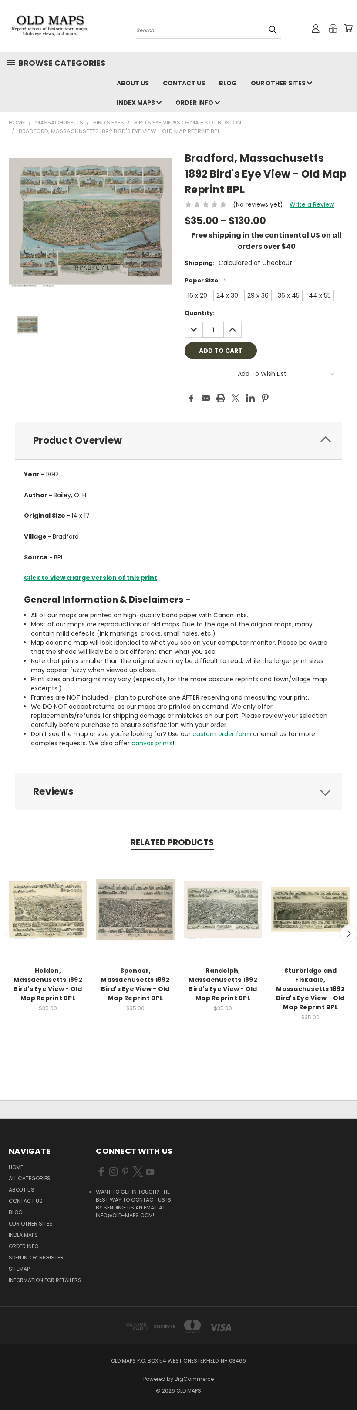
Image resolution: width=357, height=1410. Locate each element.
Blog (228, 83)
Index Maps (136, 102)
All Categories (30, 1178)
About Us (133, 83)
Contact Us (184, 83)
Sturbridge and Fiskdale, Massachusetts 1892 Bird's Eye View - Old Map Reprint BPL (310, 988)
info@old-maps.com (124, 1215)
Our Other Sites (279, 83)
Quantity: (200, 313)
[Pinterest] (265, 398)
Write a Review (312, 204)
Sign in (19, 1257)
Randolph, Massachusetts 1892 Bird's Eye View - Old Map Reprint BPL (223, 984)
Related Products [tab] (172, 842)
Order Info (195, 102)
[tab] (178, 440)
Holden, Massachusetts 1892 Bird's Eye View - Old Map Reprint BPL (47, 984)
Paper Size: (205, 280)
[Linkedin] (250, 398)
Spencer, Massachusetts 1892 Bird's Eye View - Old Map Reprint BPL (135, 984)
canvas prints (151, 743)
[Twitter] (235, 398)
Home (16, 1167)
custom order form (221, 734)
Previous (343, 1382)
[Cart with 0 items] (348, 28)
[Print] (220, 398)
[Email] (206, 398)
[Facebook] (191, 398)
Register (51, 1257)
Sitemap (19, 1269)
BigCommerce (194, 1379)
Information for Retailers (45, 1280)
